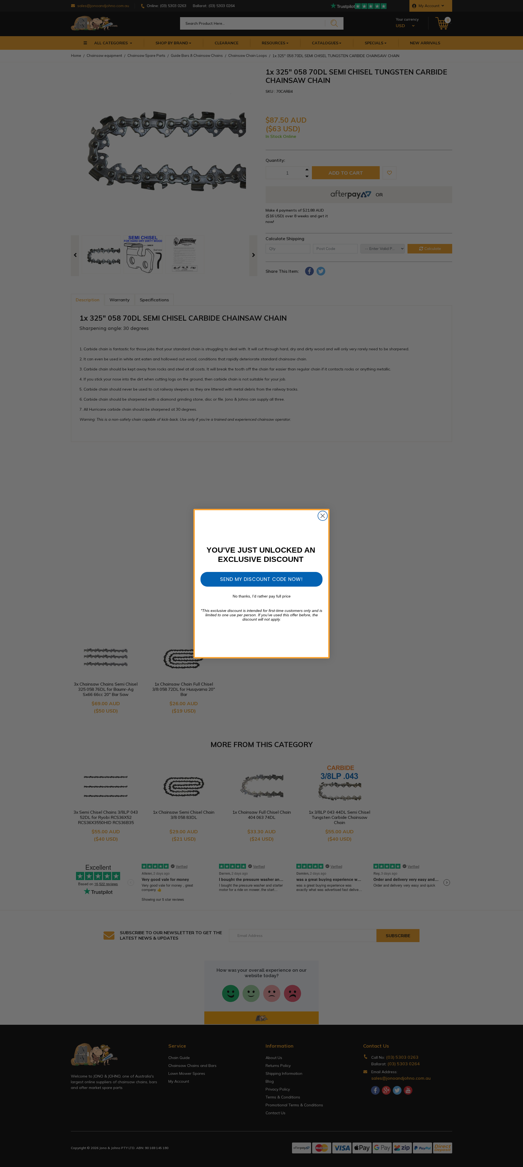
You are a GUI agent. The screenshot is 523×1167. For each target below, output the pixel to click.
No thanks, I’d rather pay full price (262, 596)
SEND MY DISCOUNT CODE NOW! (261, 579)
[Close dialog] (322, 516)
